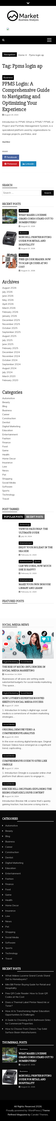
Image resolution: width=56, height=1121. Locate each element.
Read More (6, 142)
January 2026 (9, 315)
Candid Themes (39, 1114)
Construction (9, 418)
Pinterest (11, 163)
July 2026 (7, 291)
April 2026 (8, 303)
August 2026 (9, 287)
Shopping (7, 478)
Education (7, 430)
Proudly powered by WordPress (23, 1110)
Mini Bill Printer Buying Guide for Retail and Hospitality (35, 240)
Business (8, 77)
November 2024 (11, 356)
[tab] (13, 516)
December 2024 (11, 352)
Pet (4, 474)
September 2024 (11, 364)
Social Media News (15, 625)
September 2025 (11, 332)
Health (5, 454)
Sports (5, 490)
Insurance (7, 462)
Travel (5, 498)
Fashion (6, 438)
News (5, 470)
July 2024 (7, 372)
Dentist (6, 422)
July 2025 (7, 340)
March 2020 (9, 376)
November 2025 (11, 324)
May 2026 (8, 299)
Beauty (6, 402)
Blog (4, 406)
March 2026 (9, 307)
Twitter (29, 157)
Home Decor (9, 458)
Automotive (8, 398)
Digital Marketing (11, 426)
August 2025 (9, 335)
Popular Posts (13, 516)
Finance (6, 442)
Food (5, 446)
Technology (8, 494)
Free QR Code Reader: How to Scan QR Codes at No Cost (35, 263)
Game (5, 450)
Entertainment (10, 434)
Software (7, 486)
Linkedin (29, 163)
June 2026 (7, 295)
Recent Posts (34, 516)
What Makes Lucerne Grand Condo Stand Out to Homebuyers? (36, 218)
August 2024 (9, 368)
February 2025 (10, 348)
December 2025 (11, 320)
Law (4, 466)
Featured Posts (13, 601)
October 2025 (9, 328)
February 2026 (10, 311)
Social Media (9, 482)
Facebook (11, 157)
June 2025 (7, 344)
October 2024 (9, 360)
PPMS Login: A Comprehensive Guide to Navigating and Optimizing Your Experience (26, 97)
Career (5, 414)
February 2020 (10, 380)
